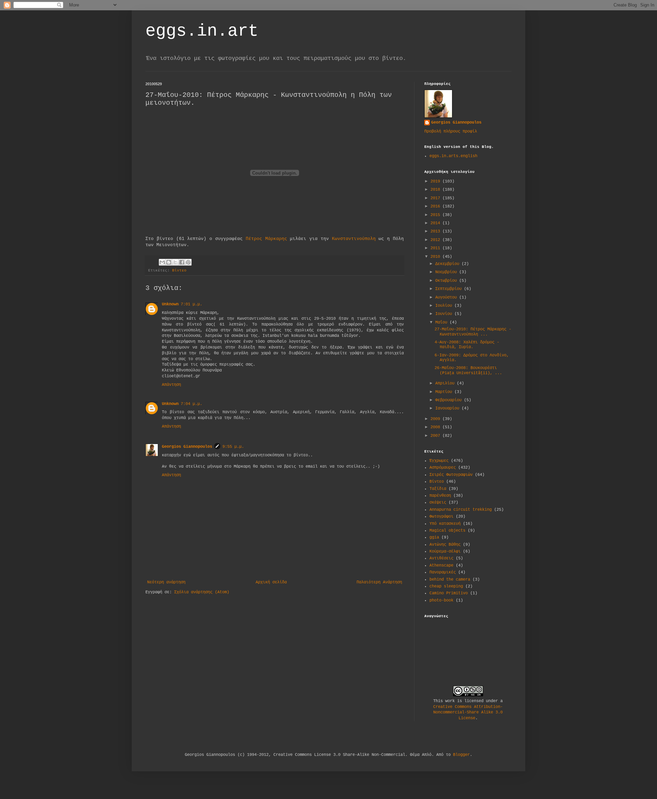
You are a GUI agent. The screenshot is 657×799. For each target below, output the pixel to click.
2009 (436, 419)
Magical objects (447, 530)
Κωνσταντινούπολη (354, 238)
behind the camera (449, 579)
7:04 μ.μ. (191, 404)
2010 (436, 256)
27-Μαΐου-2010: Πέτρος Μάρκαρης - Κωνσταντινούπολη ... (473, 332)
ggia (434, 537)
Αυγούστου (447, 297)
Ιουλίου (444, 305)
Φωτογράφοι (441, 516)
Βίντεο (179, 270)
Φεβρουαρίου (449, 400)
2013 (436, 231)
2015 (436, 215)
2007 (436, 435)
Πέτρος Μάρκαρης (266, 238)
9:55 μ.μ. (233, 446)
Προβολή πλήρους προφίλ (450, 131)
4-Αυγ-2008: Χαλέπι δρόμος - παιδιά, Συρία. (467, 345)
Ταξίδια (437, 488)
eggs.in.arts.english (453, 156)
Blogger (461, 754)
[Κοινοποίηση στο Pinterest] (188, 262)
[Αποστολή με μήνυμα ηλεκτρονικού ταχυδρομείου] (162, 262)
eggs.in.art (201, 31)
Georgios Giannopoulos (187, 446)
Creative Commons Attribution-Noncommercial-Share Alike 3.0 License (468, 713)
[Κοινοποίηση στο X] (175, 262)
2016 (436, 206)
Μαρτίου (444, 392)
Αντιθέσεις (441, 558)
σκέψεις (437, 502)
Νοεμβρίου (447, 272)
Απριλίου (446, 383)
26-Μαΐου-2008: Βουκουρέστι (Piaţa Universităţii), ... (468, 370)
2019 (436, 181)
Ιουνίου (444, 314)
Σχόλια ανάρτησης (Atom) (201, 592)
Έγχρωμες (439, 460)
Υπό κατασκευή (445, 523)
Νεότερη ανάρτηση (166, 582)
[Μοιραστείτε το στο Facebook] (181, 262)
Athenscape (441, 565)
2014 (436, 223)
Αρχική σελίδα (271, 582)
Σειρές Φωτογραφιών (451, 474)
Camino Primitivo (448, 593)
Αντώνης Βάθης (445, 544)
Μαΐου (442, 322)
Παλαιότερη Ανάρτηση (379, 582)
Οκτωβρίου (447, 280)
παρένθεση (440, 495)
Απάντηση (171, 384)
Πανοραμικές (442, 572)
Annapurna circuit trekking (460, 509)
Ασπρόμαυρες (442, 467)
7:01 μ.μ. (191, 304)
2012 (436, 240)
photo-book (441, 600)
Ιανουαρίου (448, 408)
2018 (436, 189)
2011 (436, 248)
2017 (436, 198)
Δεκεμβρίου (448, 264)
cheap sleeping (446, 586)
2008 (436, 427)
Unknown (170, 304)
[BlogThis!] (168, 262)
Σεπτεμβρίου (449, 289)
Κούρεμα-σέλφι (445, 551)
